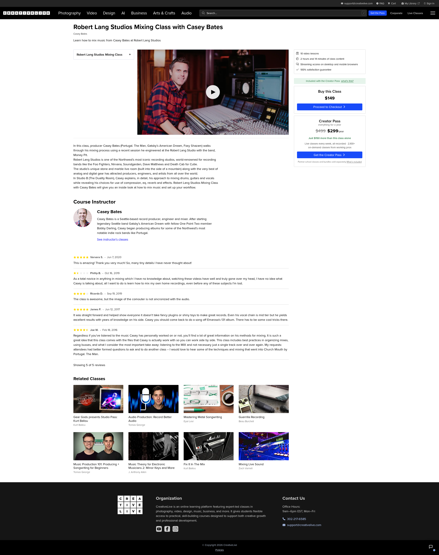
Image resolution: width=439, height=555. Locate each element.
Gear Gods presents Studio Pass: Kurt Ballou (95, 419)
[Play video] (213, 92)
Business (139, 13)
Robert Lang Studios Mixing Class (99, 54)
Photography (69, 13)
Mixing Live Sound (251, 464)
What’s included (354, 161)
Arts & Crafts (164, 13)
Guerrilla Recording (251, 417)
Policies (219, 550)
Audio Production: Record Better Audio (150, 419)
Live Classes (415, 13)
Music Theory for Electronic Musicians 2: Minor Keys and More (151, 466)
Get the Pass (378, 13)
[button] (431, 547)
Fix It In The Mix (194, 464)
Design (109, 13)
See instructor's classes (112, 239)
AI (123, 13)
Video (92, 13)
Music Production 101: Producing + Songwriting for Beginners (96, 466)
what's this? (347, 81)
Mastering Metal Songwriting (203, 417)
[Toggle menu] (433, 13)
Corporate (396, 13)
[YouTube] (159, 529)
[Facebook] (167, 529)
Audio (186, 13)
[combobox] (283, 13)
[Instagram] (175, 529)
